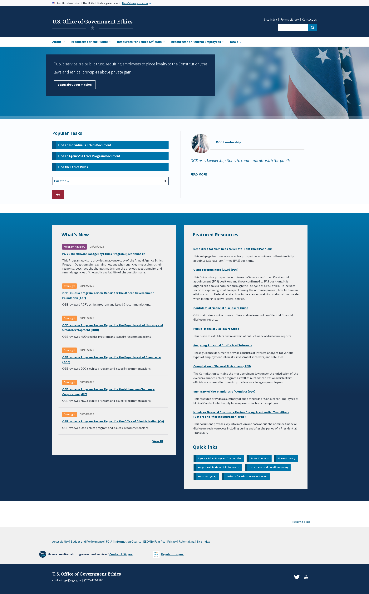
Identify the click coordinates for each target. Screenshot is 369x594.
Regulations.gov (172, 554)
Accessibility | (61, 541)
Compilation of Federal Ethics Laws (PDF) (222, 366)
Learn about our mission (75, 84)
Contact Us (309, 19)
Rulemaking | (187, 541)
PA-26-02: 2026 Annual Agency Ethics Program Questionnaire (103, 254)
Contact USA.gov (121, 554)
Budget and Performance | (88, 541)
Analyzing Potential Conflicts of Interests (222, 345)
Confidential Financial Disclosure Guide (220, 308)
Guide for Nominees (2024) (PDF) (216, 270)
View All (157, 441)
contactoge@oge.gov (66, 580)
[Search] (312, 27)
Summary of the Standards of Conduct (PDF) (224, 391)
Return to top (301, 522)
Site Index (270, 19)
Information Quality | (128, 541)
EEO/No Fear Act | (155, 541)
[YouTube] (306, 577)
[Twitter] (296, 577)
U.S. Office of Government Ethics (92, 22)
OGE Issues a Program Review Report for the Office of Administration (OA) (113, 421)
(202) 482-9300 (93, 580)
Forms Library (289, 19)
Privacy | (172, 541)
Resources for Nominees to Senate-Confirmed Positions (233, 249)
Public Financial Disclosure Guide (216, 329)
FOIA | (110, 541)
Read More (198, 174)
